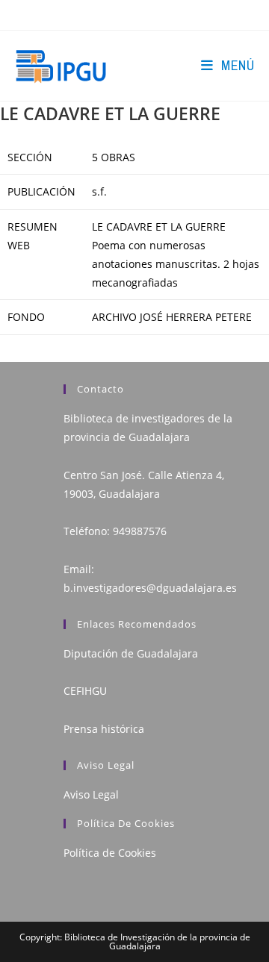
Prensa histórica (104, 729)
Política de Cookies (110, 853)
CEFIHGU (85, 691)
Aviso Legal (91, 794)
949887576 (140, 531)
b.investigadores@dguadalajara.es (150, 588)
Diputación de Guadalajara (131, 653)
